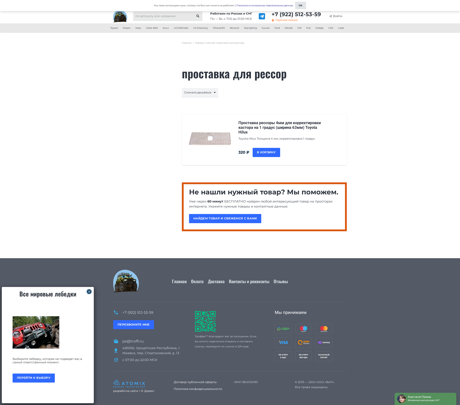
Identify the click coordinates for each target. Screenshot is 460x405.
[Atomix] (139, 384)
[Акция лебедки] (48, 332)
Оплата (197, 281)
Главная (187, 43)
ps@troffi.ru (133, 341)
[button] (119, 27)
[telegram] (262, 16)
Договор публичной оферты (195, 382)
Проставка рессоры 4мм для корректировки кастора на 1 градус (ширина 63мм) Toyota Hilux (279, 128)
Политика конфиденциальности (198, 389)
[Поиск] (197, 16)
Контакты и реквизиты (249, 281)
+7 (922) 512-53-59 (137, 312)
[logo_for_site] (120, 16)
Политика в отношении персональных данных (265, 5)
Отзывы (281, 281)
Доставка (216, 281)
